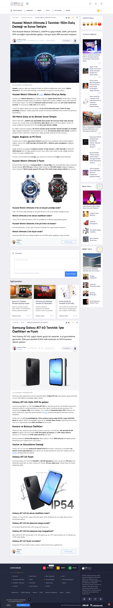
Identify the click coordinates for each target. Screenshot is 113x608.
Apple (41, 94)
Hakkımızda (14, 592)
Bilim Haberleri (50, 576)
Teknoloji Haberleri (67, 579)
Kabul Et (23, 605)
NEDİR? (39, 10)
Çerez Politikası (8, 605)
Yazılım (48, 586)
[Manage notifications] (109, 604)
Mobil (22, 322)
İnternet (15, 586)
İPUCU (48, 10)
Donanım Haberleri (18, 579)
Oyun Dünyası (33, 586)
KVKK (41, 592)
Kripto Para (32, 576)
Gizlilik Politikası (25, 592)
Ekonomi (15, 576)
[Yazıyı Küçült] (67, 322)
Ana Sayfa (15, 17)
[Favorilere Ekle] (73, 17)
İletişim (68, 592)
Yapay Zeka (49, 583)
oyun (45, 412)
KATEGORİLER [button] (17, 10)
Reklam (35, 592)
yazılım (14, 453)
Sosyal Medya (50, 579)
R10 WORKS (58, 10)
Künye (61, 592)
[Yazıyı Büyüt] (69, 322)
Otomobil (32, 583)
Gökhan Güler (16, 316)
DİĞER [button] (68, 10)
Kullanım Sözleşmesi (51, 592)
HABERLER (29, 10)
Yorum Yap (69, 242)
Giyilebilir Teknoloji (27, 17)
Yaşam (64, 583)
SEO (63, 576)
